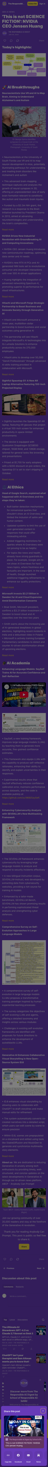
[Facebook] (18, 1455)
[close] (43, 1411)
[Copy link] (8, 1455)
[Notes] (38, 1455)
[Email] (28, 1455)
